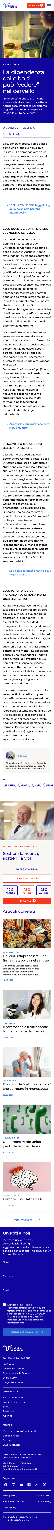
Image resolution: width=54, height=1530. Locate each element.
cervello (25, 785)
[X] (44, 1485)
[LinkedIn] (29, 1485)
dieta (37, 785)
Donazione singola (27, 869)
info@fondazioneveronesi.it (23, 1469)
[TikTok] (37, 1485)
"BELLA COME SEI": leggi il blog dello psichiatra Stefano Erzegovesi (29, 209)
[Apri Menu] (48, 5)
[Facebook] (6, 1485)
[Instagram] (14, 1485)
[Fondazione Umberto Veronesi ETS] (10, 5)
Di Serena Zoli (11, 128)
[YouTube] (21, 1485)
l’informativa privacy (30, 1307)
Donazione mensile (27, 878)
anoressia (10, 785)
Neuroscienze (11, 64)
